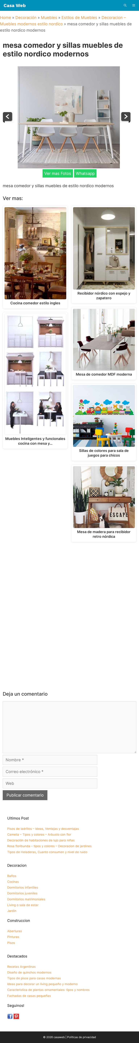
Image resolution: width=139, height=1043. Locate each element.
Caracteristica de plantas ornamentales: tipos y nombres (48, 990)
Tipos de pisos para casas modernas (34, 978)
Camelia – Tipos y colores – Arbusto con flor (39, 834)
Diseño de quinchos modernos (29, 972)
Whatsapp (85, 173)
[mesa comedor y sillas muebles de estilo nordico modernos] (69, 167)
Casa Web (15, 5)
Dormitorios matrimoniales (26, 899)
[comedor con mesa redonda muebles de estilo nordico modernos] (8, 121)
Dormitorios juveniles (22, 893)
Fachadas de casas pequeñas (29, 996)
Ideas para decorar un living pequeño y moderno (42, 984)
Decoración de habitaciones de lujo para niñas (41, 840)
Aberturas (14, 931)
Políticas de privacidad (81, 1037)
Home (5, 17)
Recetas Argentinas (21, 966)
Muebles (49, 17)
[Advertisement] (70, 574)
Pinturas (13, 937)
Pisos (11, 943)
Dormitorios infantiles (22, 887)
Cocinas (13, 882)
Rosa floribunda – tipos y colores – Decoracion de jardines (49, 846)
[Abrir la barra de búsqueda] (125, 5)
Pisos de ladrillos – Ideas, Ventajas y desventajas (43, 829)
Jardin (11, 911)
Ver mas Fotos (57, 173)
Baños (11, 876)
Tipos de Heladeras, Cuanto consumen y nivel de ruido (47, 852)
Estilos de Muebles (79, 17)
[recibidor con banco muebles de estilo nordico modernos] (125, 121)
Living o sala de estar (22, 905)
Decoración (26, 17)
